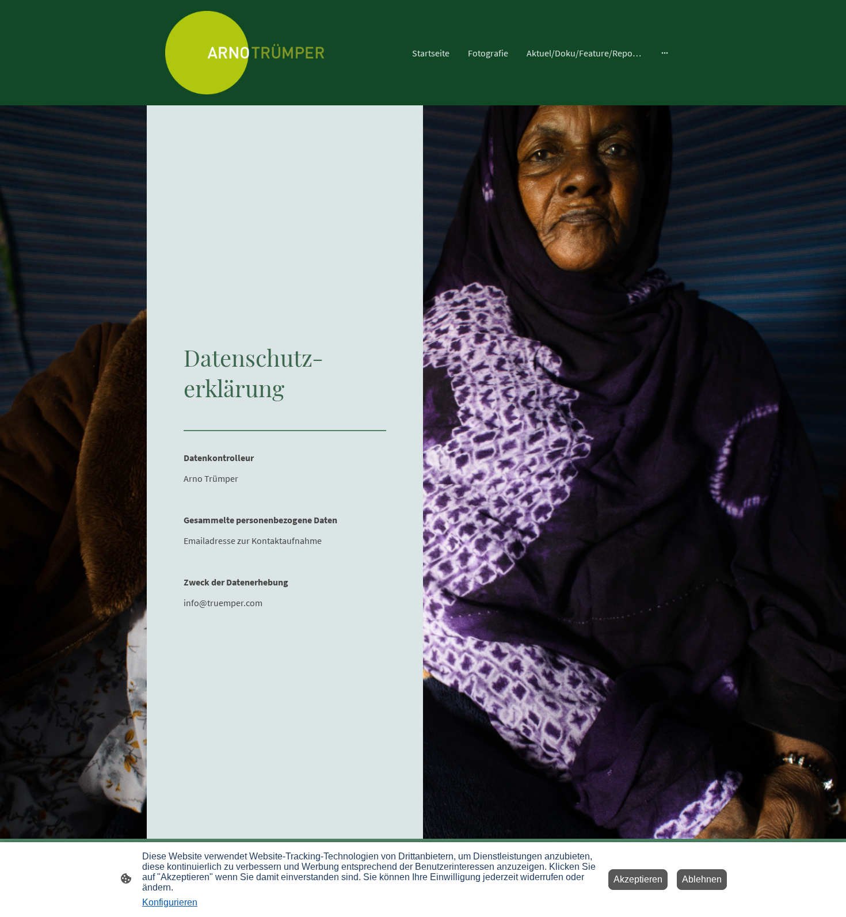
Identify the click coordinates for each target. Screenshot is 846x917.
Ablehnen (702, 879)
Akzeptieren (637, 879)
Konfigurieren (169, 902)
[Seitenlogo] (245, 52)
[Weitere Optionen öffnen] (664, 53)
